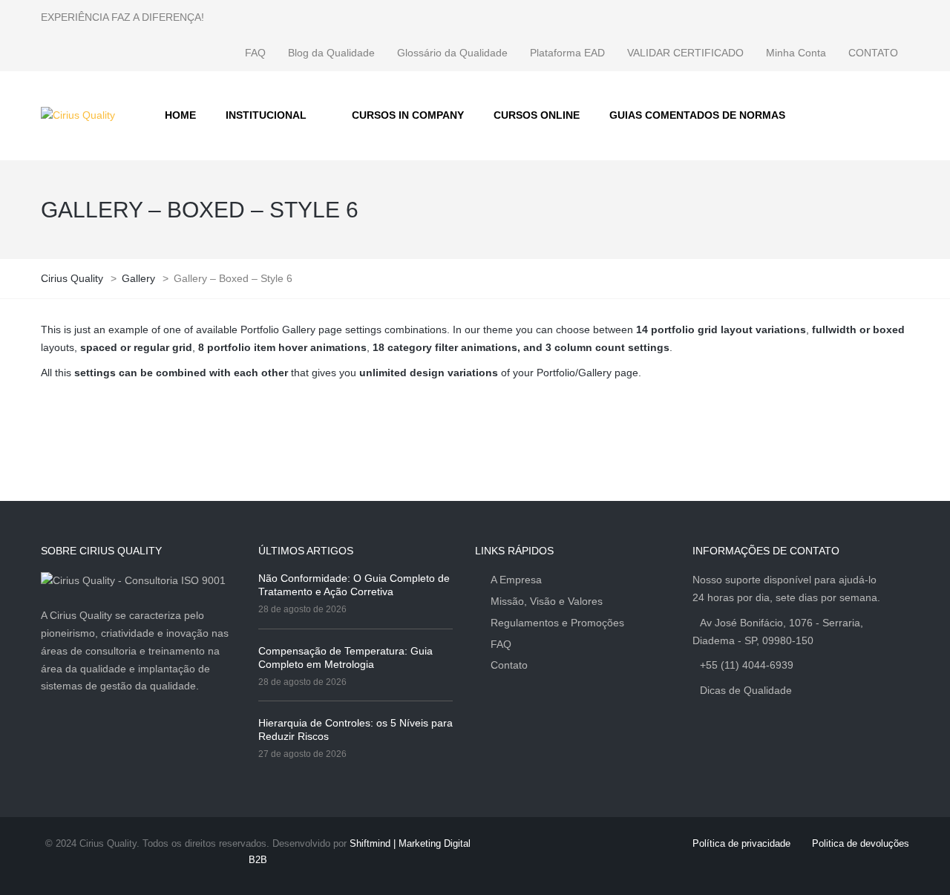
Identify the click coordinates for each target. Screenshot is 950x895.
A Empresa (516, 580)
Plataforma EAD (567, 53)
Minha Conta (796, 53)
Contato (509, 665)
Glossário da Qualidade (452, 53)
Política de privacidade (741, 843)
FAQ (255, 53)
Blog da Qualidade (331, 53)
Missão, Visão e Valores (547, 601)
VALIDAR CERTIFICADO (685, 53)
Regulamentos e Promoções (557, 623)
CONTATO (873, 53)
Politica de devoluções (860, 843)
